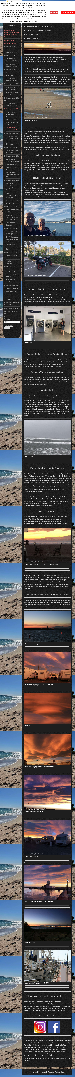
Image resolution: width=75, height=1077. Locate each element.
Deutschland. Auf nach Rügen (11, 233)
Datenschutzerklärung (11, 308)
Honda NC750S (39, 1049)
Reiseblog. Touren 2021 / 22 (11, 99)
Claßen (63, 1045)
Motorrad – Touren (10, 43)
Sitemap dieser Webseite (9, 318)
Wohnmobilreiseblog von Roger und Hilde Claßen (48, 57)
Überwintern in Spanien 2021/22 (11, 105)
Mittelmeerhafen (38, 1051)
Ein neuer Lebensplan (9, 74)
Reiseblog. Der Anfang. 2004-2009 (11, 304)
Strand (55, 1054)
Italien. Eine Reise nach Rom (11, 281)
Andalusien (56, 1045)
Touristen (38, 1056)
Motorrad (47, 1051)
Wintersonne (45, 1045)
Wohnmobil (59, 1058)
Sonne (38, 1054)
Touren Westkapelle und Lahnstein (12, 202)
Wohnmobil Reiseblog (31, 59)
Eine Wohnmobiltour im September (12, 94)
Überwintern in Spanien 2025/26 (11, 51)
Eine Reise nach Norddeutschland (11, 88)
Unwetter (61, 1056)
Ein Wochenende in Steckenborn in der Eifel (12, 239)
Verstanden (54, 12)
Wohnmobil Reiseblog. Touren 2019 (40, 26)
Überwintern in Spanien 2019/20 (38, 30)
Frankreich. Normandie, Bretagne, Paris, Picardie (11, 187)
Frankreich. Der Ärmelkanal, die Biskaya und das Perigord (11, 273)
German (9, 322)
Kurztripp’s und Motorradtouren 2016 (12, 160)
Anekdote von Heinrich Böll (11, 312)
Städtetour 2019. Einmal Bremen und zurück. (12, 122)
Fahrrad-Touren (9, 40)
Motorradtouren (32, 34)
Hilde (64, 1047)
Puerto (52, 1051)
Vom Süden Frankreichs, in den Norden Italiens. (12, 217)
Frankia (46, 1047)
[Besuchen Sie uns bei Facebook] (54, 1032)
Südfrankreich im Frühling (11, 257)
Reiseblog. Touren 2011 (11, 266)
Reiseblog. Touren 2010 (11, 285)
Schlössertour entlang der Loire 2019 (11, 114)
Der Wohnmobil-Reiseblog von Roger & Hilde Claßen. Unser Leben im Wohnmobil (11, 33)
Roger (63, 1051)
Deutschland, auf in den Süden (12, 152)
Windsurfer (46, 1058)
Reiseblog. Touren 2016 (11, 156)
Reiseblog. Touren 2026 (11, 46)
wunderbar (66, 1058)
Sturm (52, 511)
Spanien (58, 59)
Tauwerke (31, 1056)
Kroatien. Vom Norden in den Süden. (10, 247)
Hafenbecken (54, 1047)
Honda (31, 1049)
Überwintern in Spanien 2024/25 (11, 65)
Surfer (26, 1056)
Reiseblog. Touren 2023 (11, 84)
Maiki (30, 1051)
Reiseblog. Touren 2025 (11, 55)
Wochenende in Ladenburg (11, 293)
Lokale (26, 1051)
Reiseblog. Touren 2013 (11, 228)
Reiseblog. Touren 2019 (11, 109)
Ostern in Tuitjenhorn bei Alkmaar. (12, 211)
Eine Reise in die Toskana (11, 298)
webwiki (34, 1058)
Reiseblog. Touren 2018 (11, 133)
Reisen (57, 1051)
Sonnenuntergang (46, 1054)
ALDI (51, 1045)
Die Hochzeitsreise (12, 288)
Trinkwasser (46, 1056)
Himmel (26, 1049)
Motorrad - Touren (57, 1043)
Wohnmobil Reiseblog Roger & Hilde (52, 1072)
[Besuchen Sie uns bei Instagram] (40, 1032)
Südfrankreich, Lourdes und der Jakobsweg (11, 195)
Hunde (47, 1049)
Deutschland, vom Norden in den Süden (12, 137)
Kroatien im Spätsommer (10, 262)
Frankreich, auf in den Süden (11, 143)
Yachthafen (27, 1060)
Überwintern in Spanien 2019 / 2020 (42, 1040)
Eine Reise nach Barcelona (11, 224)
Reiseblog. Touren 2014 (11, 206)
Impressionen (54, 1049)
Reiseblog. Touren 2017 (11, 147)
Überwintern (54, 1056)
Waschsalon (28, 1058)
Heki (60, 1047)
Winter (53, 1058)
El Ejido (33, 1047)
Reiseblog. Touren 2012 (11, 252)
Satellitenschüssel (29, 1054)
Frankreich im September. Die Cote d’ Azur (12, 175)
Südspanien (66, 1054)
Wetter (40, 1058)
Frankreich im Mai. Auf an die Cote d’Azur (12, 167)
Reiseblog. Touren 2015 (11, 180)
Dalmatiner (27, 1047)
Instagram (63, 1049)
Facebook (40, 1047)
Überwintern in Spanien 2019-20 (11, 129)
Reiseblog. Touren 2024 (11, 69)
